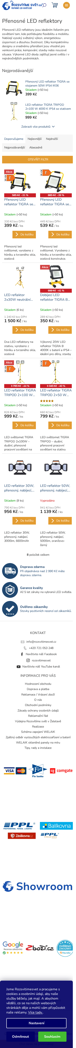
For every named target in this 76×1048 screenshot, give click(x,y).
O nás (38, 700)
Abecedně (35, 148)
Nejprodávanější (14, 148)
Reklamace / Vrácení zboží (38, 695)
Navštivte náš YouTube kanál (41, 667)
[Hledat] (44, 5)
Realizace (38, 727)
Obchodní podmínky (38, 705)
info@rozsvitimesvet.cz (41, 642)
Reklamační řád (38, 716)
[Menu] (66, 5)
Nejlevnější (35, 139)
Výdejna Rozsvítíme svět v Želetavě (38, 721)
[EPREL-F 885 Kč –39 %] (56, 181)
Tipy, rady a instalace (38, 748)
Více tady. (35, 1012)
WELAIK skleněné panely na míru (38, 743)
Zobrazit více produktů (35, 127)
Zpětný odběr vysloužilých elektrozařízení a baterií (38, 737)
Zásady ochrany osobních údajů (38, 711)
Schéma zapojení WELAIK (38, 732)
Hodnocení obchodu (38, 684)
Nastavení (36, 1023)
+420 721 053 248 (41, 648)
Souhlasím (52, 1036)
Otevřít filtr (38, 160)
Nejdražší (52, 139)
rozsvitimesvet (41, 660)
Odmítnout (20, 1036)
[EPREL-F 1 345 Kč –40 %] (56, 372)
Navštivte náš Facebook (41, 654)
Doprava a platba (38, 689)
